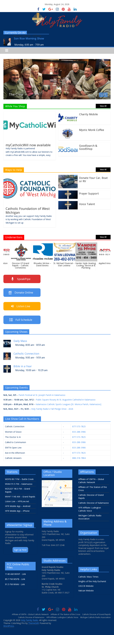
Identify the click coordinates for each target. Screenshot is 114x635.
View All (103, 106)
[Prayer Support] (68, 192)
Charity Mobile (88, 114)
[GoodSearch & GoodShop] (68, 144)
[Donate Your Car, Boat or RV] (68, 176)
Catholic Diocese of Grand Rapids (96, 614)
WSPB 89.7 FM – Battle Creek (19, 479)
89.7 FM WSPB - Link (15, 579)
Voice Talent (87, 204)
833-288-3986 (79, 431)
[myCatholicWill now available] (29, 113)
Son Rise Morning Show (29, 38)
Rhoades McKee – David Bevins (40, 264)
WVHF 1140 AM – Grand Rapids (20, 496)
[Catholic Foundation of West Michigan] (29, 176)
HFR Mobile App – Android (17, 506)
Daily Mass (20, 341)
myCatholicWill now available (28, 145)
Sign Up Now (20, 549)
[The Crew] (57, 60)
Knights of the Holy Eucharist (92, 581)
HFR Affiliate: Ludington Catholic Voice (62, 617)
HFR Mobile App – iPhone (17, 510)
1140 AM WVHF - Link (15, 574)
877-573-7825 (79, 426)
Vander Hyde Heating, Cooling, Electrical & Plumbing (83, 265)
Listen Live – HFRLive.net (17, 501)
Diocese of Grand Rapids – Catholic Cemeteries (18, 265)
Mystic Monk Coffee (91, 130)
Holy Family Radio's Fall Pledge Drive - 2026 (52, 408)
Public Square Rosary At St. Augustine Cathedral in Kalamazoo (65, 399)
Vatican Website (86, 590)
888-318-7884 (79, 458)
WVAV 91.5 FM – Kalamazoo (18, 484)
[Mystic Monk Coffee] (68, 128)
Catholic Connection (26, 353)
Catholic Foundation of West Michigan (28, 210)
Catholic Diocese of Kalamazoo (93, 502)
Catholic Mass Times (88, 576)
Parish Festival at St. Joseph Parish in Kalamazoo (42, 395)
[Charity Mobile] (68, 113)
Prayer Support (89, 193)
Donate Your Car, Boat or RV (93, 179)
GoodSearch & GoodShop (88, 147)
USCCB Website (86, 586)
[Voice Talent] (68, 202)
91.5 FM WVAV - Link (15, 584)
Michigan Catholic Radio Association (95, 617)
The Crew (16, 94)
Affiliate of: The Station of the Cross (65, 614)
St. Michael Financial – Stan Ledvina (61, 264)
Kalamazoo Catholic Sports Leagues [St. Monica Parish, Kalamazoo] (68, 404)
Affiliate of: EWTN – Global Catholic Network (30, 614)
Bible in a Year (23, 366)
